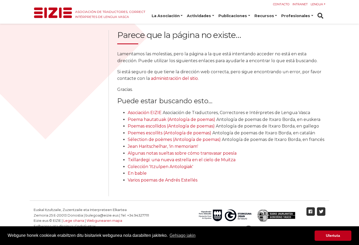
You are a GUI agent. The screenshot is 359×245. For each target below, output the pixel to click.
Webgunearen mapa (104, 221)
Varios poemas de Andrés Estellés (162, 180)
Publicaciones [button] (232, 15)
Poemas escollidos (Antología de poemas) (171, 126)
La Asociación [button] (166, 15)
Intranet (300, 4)
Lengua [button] (317, 4)
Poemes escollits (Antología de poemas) (169, 132)
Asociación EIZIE (145, 112)
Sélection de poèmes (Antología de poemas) (174, 139)
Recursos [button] (264, 15)
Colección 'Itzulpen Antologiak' (160, 166)
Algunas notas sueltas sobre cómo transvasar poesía (182, 153)
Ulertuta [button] (333, 235)
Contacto (281, 4)
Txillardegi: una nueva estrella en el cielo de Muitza (181, 159)
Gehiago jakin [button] (183, 235)
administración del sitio (174, 78)
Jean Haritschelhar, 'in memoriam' (163, 146)
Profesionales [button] (295, 15)
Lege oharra (73, 221)
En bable (137, 173)
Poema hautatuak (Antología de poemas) (171, 119)
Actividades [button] (199, 15)
